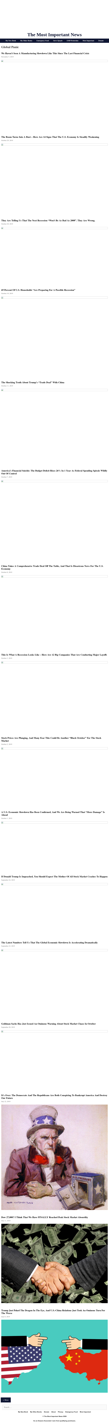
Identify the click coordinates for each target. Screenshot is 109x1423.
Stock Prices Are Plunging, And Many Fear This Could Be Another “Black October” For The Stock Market (51, 739)
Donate (101, 41)
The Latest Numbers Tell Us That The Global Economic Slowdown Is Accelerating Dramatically (49, 942)
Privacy (60, 1412)
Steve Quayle (57, 41)
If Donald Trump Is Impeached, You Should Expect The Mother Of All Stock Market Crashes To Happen (54, 876)
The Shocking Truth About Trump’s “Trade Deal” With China (32, 382)
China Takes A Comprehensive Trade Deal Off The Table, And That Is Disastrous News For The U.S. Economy (52, 567)
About (53, 1412)
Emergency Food (43, 41)
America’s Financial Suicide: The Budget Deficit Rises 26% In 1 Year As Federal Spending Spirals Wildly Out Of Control (54, 472)
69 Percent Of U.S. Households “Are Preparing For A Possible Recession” (38, 290)
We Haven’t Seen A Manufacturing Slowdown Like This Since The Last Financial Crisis (45, 53)
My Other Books (26, 41)
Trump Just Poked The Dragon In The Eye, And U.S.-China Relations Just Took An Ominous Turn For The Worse (53, 1312)
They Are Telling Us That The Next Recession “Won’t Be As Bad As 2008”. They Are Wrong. (48, 220)
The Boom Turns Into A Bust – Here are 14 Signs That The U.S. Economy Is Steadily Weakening (50, 137)
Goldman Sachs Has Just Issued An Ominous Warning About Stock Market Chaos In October (48, 1023)
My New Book (11, 41)
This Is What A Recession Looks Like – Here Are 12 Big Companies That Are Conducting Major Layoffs (54, 654)
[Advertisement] (54, 17)
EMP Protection (72, 41)
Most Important (88, 41)
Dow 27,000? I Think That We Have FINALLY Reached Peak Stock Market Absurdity (44, 1217)
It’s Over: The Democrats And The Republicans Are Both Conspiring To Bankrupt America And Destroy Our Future (54, 1096)
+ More (6, 1400)
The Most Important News (54, 34)
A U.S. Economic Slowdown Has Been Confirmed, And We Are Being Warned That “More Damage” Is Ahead (53, 813)
